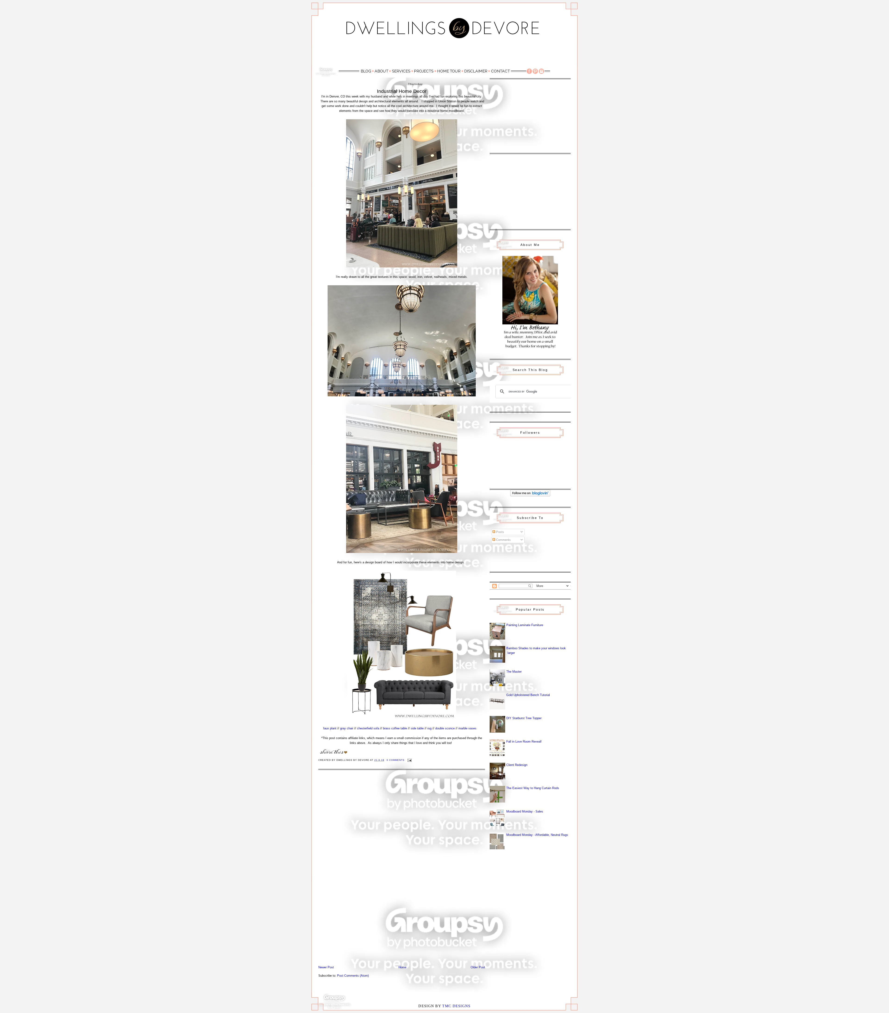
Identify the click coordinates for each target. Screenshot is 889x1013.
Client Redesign (516, 765)
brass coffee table (395, 728)
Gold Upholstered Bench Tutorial (528, 695)
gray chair (346, 728)
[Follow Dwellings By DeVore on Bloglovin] (530, 495)
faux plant (329, 728)
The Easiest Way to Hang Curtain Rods (532, 788)
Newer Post (326, 967)
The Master (514, 671)
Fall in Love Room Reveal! (524, 741)
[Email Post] (409, 760)
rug (429, 728)
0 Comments (395, 760)
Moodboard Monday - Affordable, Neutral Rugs (537, 835)
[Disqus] (401, 836)
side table (417, 728)
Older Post (478, 967)
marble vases (467, 728)
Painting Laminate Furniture (524, 625)
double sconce (445, 728)
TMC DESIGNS (456, 1006)
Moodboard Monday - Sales (524, 811)
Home (402, 967)
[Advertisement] (444, 54)
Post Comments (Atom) (353, 975)
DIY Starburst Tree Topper (524, 718)
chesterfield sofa (368, 728)
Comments (503, 540)
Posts (499, 532)
